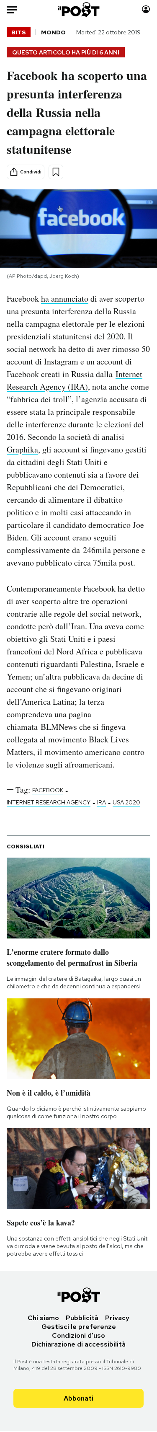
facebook (47, 790)
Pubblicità (82, 1317)
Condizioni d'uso (78, 1335)
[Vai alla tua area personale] (146, 9)
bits (18, 32)
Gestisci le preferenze (78, 1326)
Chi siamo (43, 1317)
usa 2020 (126, 802)
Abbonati (78, 1398)
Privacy (117, 1317)
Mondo (53, 32)
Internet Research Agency (48, 802)
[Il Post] (78, 9)
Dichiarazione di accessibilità (78, 1344)
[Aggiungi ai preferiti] (56, 172)
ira (101, 802)
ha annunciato (64, 298)
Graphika (22, 449)
